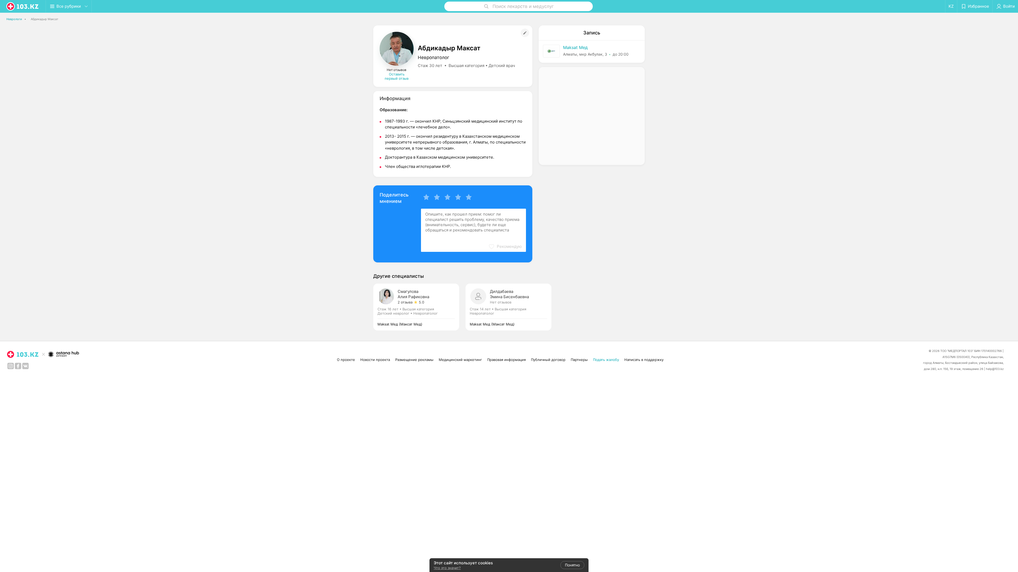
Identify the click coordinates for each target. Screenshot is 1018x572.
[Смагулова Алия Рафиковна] (419, 307)
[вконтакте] (25, 366)
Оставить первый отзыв (397, 76)
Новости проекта (375, 360)
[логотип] (22, 6)
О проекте (346, 360)
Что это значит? (447, 568)
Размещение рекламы (414, 360)
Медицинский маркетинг (460, 360)
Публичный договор (548, 360)
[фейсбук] (18, 366)
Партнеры (579, 360)
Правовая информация (506, 360)
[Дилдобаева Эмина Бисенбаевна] (508, 307)
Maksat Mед (575, 47)
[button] (505, 246)
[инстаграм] (10, 366)
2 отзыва (405, 302)
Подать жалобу (606, 360)
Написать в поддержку (644, 360)
